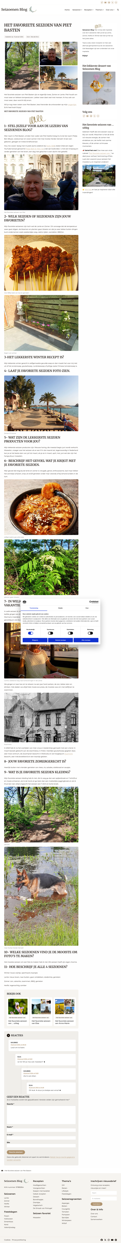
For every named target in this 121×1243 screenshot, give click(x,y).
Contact (94, 1217)
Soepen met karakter (41, 1191)
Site (8, 1142)
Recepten (88, 10)
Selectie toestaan (60, 640)
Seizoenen (76, 10)
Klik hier (88, 190)
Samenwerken (96, 1219)
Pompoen (66, 1215)
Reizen (64, 1188)
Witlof (64, 1223)
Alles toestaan (86, 640)
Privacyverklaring (19, 1240)
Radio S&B (50, 146)
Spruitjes (65, 1218)
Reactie (10, 1104)
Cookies (7, 1240)
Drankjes (36, 1202)
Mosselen (37, 1218)
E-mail (10, 1135)
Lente (6, 1198)
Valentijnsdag (9, 1227)
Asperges (65, 1203)
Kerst (6, 1225)
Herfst (6, 1204)
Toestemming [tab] (34, 608)
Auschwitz (68, 754)
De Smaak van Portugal (42, 1208)
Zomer (6, 1201)
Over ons (109, 10)
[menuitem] (67, 10)
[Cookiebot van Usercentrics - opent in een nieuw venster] (90, 602)
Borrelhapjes (38, 1200)
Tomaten (65, 1212)
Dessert (36, 1197)
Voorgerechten (39, 1188)
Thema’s (98, 10)
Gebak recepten (39, 1194)
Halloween (8, 1219)
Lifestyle (65, 1191)
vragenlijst (72, 105)
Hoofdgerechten (39, 1185)
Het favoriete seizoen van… (100, 153)
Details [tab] (60, 608)
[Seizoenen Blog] (19, 9)
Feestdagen (66, 1194)
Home (67, 10)
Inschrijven (96, 1204)
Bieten (64, 1206)
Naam (10, 1127)
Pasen (6, 1216)
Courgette (66, 1209)
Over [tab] (87, 608)
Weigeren (35, 640)
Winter (7, 1207)
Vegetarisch (38, 1205)
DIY (63, 1185)
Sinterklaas (8, 1222)
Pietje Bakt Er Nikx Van (35, 149)
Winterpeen (66, 1220)
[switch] (50, 633)
